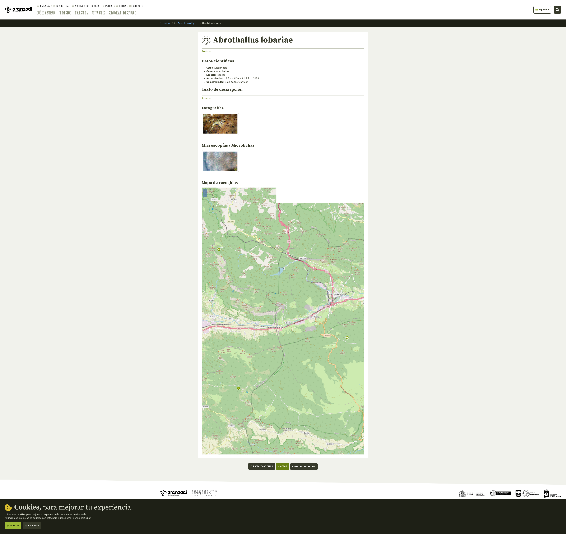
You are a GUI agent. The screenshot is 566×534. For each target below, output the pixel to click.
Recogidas (206, 98)
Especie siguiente (302, 466)
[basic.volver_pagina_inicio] (18, 9)
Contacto (137, 6)
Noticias (45, 6)
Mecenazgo (129, 12)
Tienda (122, 6)
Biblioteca (62, 6)
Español (542, 9)
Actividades (98, 12)
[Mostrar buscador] (557, 10)
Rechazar (33, 525)
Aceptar (14, 525)
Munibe (109, 6)
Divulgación (81, 12)
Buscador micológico (187, 23)
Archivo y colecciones (86, 6)
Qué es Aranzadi (46, 12)
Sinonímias (206, 51)
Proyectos (65, 12)
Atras (283, 466)
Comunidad (114, 12)
